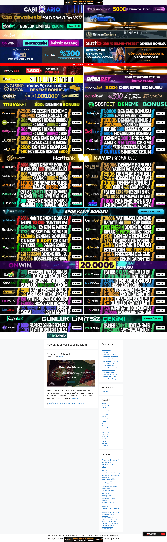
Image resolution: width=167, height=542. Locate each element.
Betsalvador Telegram (109, 498)
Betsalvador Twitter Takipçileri (110, 379)
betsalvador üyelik (114, 512)
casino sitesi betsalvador (108, 517)
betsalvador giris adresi (114, 473)
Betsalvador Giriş (106, 350)
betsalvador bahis (106, 462)
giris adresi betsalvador (109, 519)
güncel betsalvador (108, 525)
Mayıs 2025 (105, 412)
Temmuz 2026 (105, 403)
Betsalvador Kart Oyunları (108, 370)
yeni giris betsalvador (107, 528)
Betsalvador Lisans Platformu (109, 359)
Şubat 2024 (105, 441)
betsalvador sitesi (106, 496)
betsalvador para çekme (108, 493)
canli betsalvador (105, 516)
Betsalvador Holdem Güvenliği (110, 361)
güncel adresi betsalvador (110, 523)
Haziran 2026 (105, 405)
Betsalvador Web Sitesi (105, 510)
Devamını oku (74, 398)
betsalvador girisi (106, 475)
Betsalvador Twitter (111, 508)
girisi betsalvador (112, 521)
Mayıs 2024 (105, 434)
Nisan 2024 (105, 436)
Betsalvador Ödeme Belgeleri (109, 374)
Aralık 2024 (105, 419)
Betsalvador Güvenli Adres (109, 354)
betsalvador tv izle (105, 506)
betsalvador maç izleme (109, 486)
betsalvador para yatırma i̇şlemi (77, 403)
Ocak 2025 (104, 416)
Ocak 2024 (105, 443)
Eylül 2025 (104, 407)
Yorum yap (50, 404)
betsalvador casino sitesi (114, 472)
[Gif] (83, 158)
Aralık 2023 (105, 445)
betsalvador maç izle (105, 484)
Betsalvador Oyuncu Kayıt (108, 363)
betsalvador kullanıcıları (64, 403)
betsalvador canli (111, 468)
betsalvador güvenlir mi (106, 481)
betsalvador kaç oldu (108, 483)
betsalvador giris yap (105, 477)
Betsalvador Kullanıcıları (59, 354)
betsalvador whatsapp (114, 510)
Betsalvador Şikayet (108, 514)
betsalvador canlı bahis (106, 472)
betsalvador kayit (113, 481)
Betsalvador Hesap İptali (108, 372)
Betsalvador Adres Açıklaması (109, 376)
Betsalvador (51, 402)
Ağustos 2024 (105, 427)
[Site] (41, 113)
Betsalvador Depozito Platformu (110, 356)
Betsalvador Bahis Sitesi (53, 403)
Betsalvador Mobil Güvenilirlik (109, 367)
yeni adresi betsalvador (107, 527)
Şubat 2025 (105, 414)
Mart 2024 (104, 439)
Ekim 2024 (104, 423)
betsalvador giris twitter (115, 475)
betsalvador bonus (105, 468)
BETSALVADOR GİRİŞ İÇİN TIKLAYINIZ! (83, 64)
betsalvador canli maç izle (108, 470)
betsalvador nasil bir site (108, 490)
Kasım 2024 (105, 421)
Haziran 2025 (105, 410)
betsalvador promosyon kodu (106, 495)
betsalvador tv (104, 500)
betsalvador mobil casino (106, 488)
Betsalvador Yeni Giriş (105, 512)
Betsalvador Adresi (107, 347)
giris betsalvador (104, 521)
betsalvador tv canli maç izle (109, 503)
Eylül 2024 (104, 425)
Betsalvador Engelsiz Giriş (108, 365)
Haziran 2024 (105, 432)
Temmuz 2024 (105, 430)
